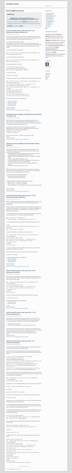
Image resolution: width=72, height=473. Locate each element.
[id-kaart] (53, 37)
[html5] (49, 37)
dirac (21, 23)
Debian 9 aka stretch (12, 103)
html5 (51, 37)
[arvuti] (45, 34)
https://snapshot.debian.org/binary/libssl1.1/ (17, 176)
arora (13, 23)
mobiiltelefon (54, 40)
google (56, 36)
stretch (36, 19)
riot (10, 23)
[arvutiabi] (50, 34)
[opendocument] (53, 42)
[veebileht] (55, 54)
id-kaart (23, 18)
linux (31, 18)
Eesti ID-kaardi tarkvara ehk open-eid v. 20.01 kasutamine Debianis (21, 271)
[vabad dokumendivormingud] (61, 45)
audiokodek (17, 25)
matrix (8, 23)
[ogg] (45, 42)
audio (13, 25)
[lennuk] (58, 37)
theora (46, 45)
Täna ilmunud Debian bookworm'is (13, 36)
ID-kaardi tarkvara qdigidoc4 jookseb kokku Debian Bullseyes (26, 120)
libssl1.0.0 (10, 325)
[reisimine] (56, 43)
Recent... (47, 77)
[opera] (61, 42)
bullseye (25, 21)
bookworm (9, 21)
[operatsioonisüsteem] (45, 43)
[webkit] (58, 55)
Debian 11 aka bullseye (12, 101)
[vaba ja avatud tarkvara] (53, 50)
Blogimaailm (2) (50, 14)
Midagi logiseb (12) (51, 21)
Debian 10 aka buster (12, 102)
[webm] (62, 55)
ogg (47, 42)
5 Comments (12, 263)
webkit (60, 55)
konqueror (36, 23)
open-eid (28, 110)
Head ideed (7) (50, 17)
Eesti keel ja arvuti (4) (51, 15)
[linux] (62, 37)
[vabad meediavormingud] (54, 47)
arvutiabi (30, 21)
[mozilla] (58, 40)
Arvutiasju (8, 107)
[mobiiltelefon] (49, 40)
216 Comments (12, 107)
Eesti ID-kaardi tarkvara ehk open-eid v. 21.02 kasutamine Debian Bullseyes (21, 196)
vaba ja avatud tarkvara (17, 21)
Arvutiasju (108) (50, 13)
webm (46, 57)
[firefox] (49, 36)
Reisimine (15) (50, 23)
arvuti (9, 25)
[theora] (62, 43)
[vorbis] (51, 55)
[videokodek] (64, 54)
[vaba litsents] (45, 52)
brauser (18, 23)
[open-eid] (48, 42)
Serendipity (12, 469)
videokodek (47, 55)
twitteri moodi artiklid (55, 45)
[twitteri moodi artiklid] (49, 45)
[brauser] (55, 34)
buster (36, 21)
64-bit (39, 23)
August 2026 (47, 73)
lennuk (60, 37)
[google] (54, 36)
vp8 (57, 55)
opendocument (57, 42)
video (62, 54)
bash (21, 26)
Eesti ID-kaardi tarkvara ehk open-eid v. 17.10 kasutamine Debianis (21, 313)
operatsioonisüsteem (51, 43)
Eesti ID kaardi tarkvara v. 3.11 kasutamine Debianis (28, 346)
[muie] (62, 40)
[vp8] (55, 55)
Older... (46, 78)
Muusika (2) (49, 22)
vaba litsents (49, 52)
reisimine (60, 43)
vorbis (53, 55)
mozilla (60, 40)
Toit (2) (48, 25)
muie (64, 40)
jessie (8, 18)
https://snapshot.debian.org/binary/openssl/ (17, 177)
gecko (26, 23)
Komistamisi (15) (50, 18)
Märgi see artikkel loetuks (10, 108)
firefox (23, 23)
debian (14, 18)
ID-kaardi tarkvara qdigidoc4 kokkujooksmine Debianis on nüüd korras (24, 115)
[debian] (61, 34)
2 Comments (12, 188)
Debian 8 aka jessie (12, 105)
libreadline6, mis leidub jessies (14, 323)
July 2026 (47, 74)
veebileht (58, 54)
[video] (60, 54)
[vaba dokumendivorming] (55, 48)
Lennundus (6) (50, 19)
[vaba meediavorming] (52, 52)
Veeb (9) (49, 26)
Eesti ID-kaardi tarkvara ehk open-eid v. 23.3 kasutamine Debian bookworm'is (20, 31)
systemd (33, 21)
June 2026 (47, 76)
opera (63, 42)
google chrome (31, 23)
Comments (48, 66)
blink (15, 23)
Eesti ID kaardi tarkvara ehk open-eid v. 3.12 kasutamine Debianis (20, 341)
